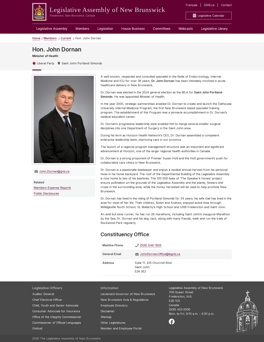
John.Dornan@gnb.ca (54, 171)
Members (82, 28)
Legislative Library (214, 28)
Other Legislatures (113, 322)
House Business (133, 28)
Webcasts (186, 28)
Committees (161, 28)
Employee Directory (114, 305)
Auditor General (43, 294)
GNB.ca (209, 5)
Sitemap (106, 317)
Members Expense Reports (52, 187)
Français (191, 5)
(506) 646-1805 (150, 245)
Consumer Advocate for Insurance (56, 311)
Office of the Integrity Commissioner (56, 317)
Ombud (37, 328)
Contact (226, 5)
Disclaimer (108, 311)
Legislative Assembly (51, 28)
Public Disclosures (46, 193)
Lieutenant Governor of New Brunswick (128, 294)
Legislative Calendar (211, 15)
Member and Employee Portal (121, 328)
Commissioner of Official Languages (56, 322)
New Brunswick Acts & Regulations (125, 299)
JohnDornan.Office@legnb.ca (160, 254)
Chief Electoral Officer (47, 299)
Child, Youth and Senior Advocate (55, 305)
